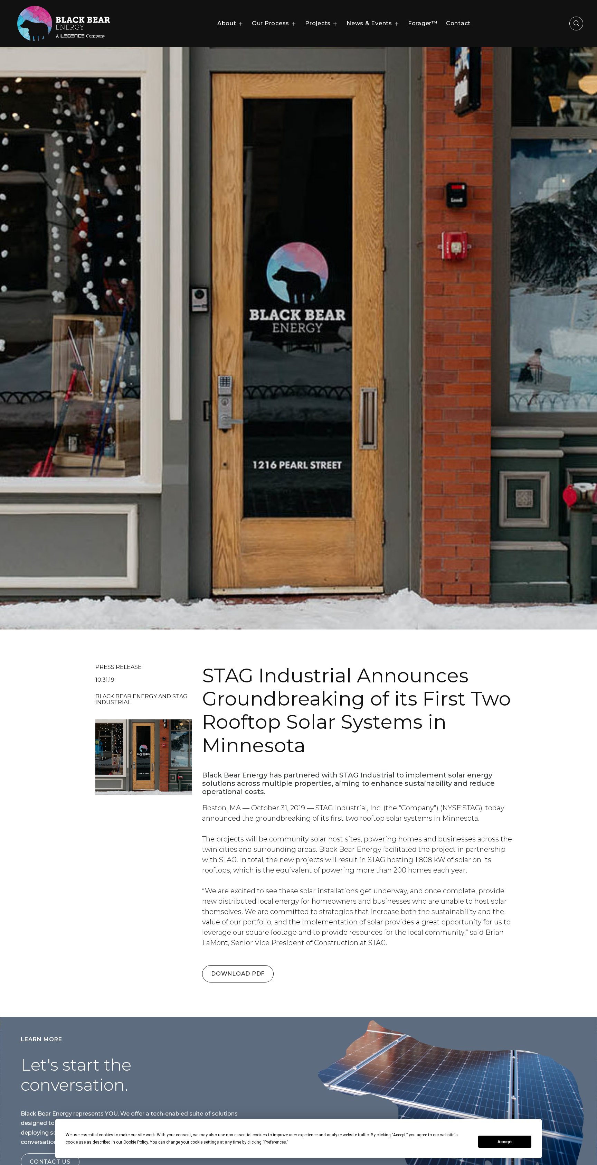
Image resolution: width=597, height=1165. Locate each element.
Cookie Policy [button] (135, 1142)
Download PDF (238, 973)
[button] (230, 23)
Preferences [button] (275, 1142)
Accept (505, 1141)
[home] (63, 23)
